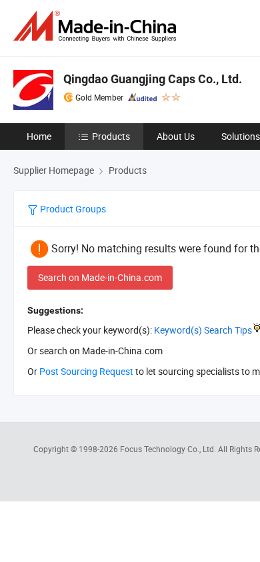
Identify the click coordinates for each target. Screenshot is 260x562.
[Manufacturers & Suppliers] (97, 26)
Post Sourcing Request (86, 371)
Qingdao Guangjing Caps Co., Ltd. (152, 79)
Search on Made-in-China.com (100, 277)
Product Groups (72, 208)
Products (111, 136)
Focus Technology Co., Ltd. (169, 448)
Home (39, 136)
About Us (176, 136)
